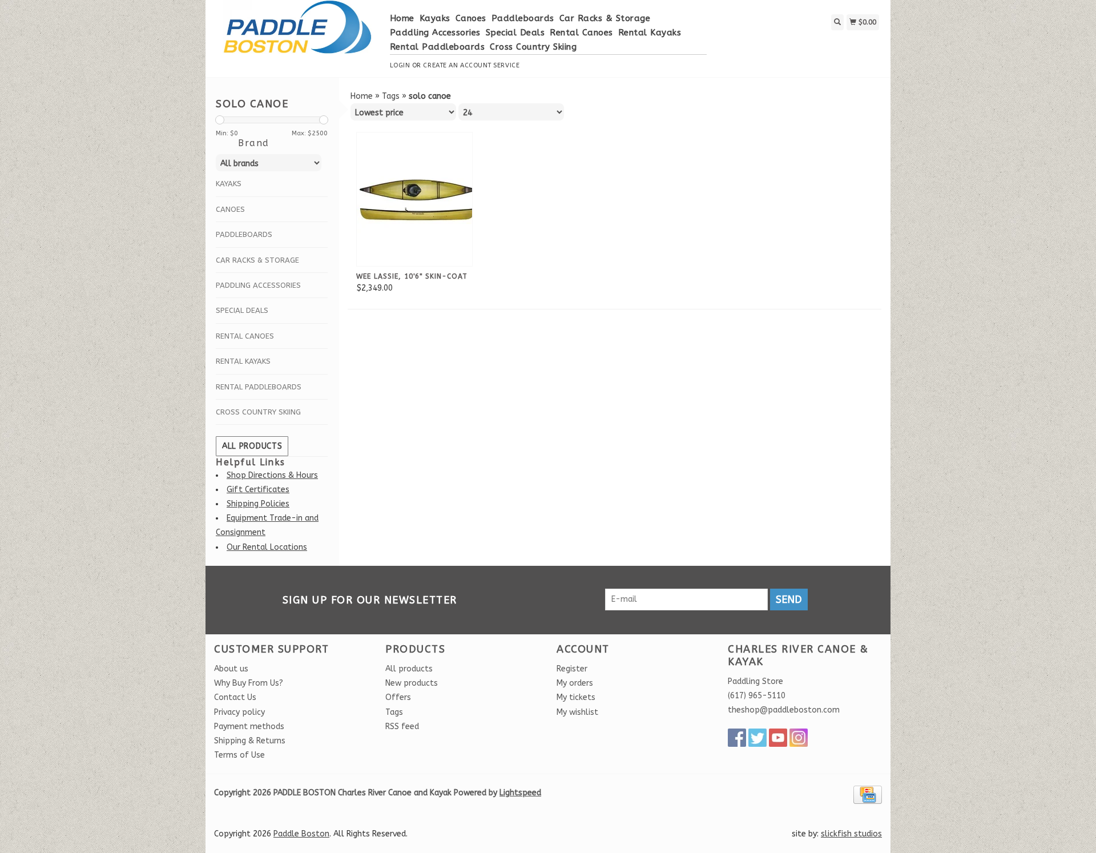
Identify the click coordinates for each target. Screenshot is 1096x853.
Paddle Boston (301, 834)
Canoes (471, 18)
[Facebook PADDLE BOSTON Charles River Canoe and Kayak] (737, 738)
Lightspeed (520, 793)
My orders (575, 683)
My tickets (576, 697)
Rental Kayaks (650, 32)
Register (572, 669)
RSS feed (402, 726)
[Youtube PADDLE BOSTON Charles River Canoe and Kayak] (778, 738)
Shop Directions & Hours (272, 475)
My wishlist (577, 712)
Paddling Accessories (435, 32)
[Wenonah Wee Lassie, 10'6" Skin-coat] (418, 199)
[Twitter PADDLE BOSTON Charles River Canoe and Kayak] (757, 738)
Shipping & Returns (249, 741)
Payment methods (249, 726)
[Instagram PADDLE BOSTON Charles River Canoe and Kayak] (798, 738)
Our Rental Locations (267, 547)
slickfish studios (851, 834)
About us (231, 669)
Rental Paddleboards (437, 47)
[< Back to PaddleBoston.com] (298, 33)
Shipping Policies (258, 504)
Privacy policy (239, 712)
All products (252, 446)
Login (400, 65)
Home (402, 18)
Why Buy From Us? (248, 683)
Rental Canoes (581, 32)
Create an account (457, 65)
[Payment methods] (867, 794)
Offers (398, 697)
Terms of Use (239, 755)
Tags (391, 96)
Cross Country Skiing (533, 47)
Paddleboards (522, 18)
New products (411, 683)
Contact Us (235, 697)
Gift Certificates (258, 489)
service (506, 65)
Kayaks (435, 18)
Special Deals (515, 32)
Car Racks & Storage (605, 18)
